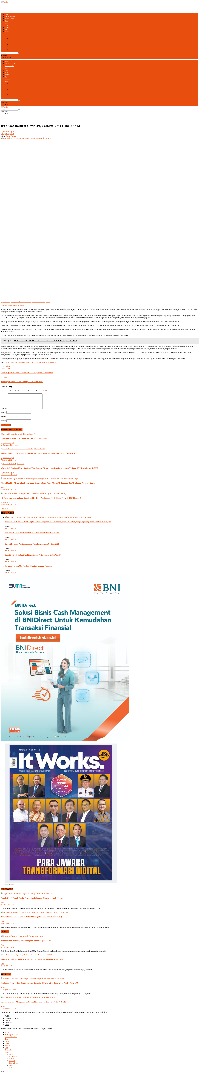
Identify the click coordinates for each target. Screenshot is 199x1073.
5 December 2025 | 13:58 (9, 489)
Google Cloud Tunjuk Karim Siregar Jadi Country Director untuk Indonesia (32, 898)
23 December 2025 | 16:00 (9, 445)
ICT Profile (13, 38)
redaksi (3, 987)
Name (3, 412)
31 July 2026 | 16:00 (7, 947)
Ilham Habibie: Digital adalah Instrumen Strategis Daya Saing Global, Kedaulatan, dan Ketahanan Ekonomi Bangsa (48, 483)
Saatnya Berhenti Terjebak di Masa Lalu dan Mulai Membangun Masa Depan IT (34, 959)
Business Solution (9, 18)
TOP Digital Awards (10, 16)
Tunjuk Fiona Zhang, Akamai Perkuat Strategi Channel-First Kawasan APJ (31, 916)
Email (3, 416)
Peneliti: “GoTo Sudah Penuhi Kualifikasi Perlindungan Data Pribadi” (33, 554)
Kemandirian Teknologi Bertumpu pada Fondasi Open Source (26, 940)
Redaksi (7, 1016)
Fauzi (2, 487)
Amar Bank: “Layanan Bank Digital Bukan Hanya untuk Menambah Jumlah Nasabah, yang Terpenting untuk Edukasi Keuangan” (58, 521)
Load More (4, 508)
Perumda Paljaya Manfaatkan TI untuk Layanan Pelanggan (29, 565)
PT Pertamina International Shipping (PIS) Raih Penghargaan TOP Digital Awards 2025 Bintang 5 (41, 497)
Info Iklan (8, 1020)
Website (3, 420)
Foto (10, 49)
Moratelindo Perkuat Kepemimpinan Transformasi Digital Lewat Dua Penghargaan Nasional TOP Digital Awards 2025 (49, 468)
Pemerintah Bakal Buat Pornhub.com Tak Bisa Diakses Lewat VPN (32, 532)
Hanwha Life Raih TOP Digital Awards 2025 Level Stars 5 (24, 438)
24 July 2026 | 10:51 (7, 966)
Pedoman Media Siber (12, 1018)
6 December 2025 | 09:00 (9, 475)
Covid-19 (13, 366)
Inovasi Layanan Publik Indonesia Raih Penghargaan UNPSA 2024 (32, 543)
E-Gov (6, 25)
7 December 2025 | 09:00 (9, 460)
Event (11, 47)
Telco (6, 21)
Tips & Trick (13, 45)
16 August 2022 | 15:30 (8, 989)
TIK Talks (7, 32)
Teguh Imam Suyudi (7, 131)
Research (12, 42)
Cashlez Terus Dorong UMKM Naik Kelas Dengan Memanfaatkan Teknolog (30, 362)
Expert (11, 36)
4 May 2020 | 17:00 (7, 134)
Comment (4, 408)
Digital (6, 23)
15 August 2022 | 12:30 (8, 1008)
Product (7, 27)
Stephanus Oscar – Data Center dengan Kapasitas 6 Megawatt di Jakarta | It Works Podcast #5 (39, 983)
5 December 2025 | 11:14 (9, 504)
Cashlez (7, 366)
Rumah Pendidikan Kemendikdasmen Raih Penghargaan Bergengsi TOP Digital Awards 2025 (39, 453)
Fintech (11, 40)
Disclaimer (8, 1022)
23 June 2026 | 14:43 (8, 904)
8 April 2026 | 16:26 (7, 923)
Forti (6, 29)
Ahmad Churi (5, 502)
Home (6, 14)
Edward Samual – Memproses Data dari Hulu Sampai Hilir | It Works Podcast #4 (34, 1001)
